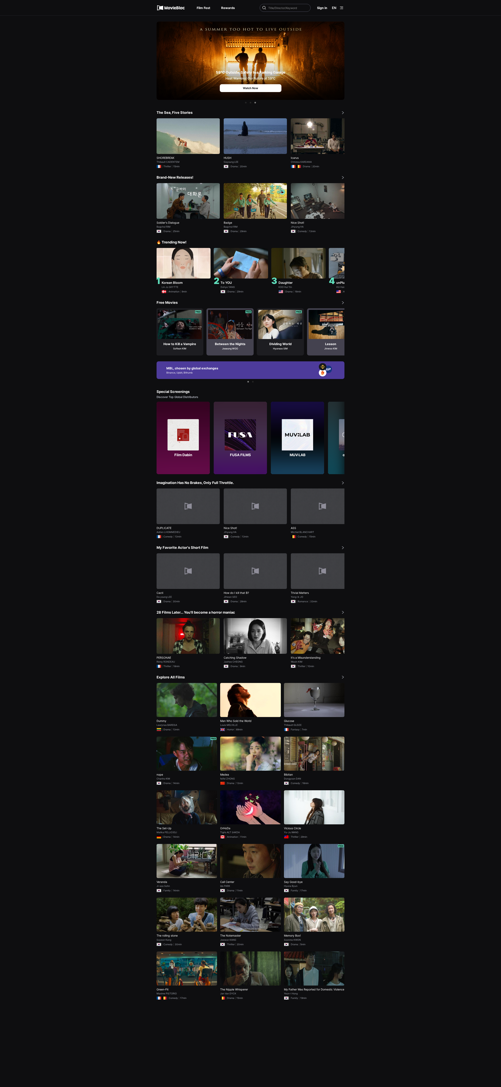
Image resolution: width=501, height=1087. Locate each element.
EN (334, 8)
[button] (246, 102)
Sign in (322, 8)
